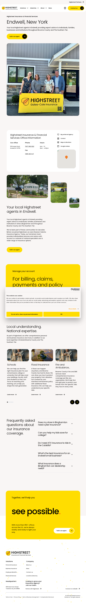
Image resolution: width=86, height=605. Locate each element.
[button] (66, 157)
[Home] (15, 553)
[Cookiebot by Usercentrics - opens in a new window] (72, 289)
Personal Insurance (11, 565)
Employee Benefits (11, 572)
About (42, 8)
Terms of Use (9, 597)
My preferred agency (67, 134)
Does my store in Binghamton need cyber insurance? (52, 423)
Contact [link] (63, 138)
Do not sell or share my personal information (24, 314)
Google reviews (65, 146)
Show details (72, 309)
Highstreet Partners (75, 2)
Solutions (23, 8)
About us (28, 565)
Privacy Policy (17, 597)
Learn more (10, 394)
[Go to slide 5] (12, 402)
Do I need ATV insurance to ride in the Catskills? (54, 444)
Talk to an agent (14, 36)
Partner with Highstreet (32, 589)
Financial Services (11, 576)
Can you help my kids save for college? (53, 433)
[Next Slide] (77, 402)
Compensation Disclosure (47, 597)
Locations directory (31, 576)
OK (61, 314)
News (50, 8)
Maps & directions (66, 142)
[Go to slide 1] (7, 402)
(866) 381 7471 (29, 154)
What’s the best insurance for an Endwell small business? (54, 454)
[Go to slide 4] (11, 402)
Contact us (74, 8)
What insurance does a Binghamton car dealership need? (51, 466)
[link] (10, 8)
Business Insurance (11, 568)
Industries (33, 8)
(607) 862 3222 (29, 146)
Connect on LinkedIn (72, 589)
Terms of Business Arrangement (30, 597)
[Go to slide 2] (8, 402)
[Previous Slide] (72, 402)
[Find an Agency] (65, 8)
